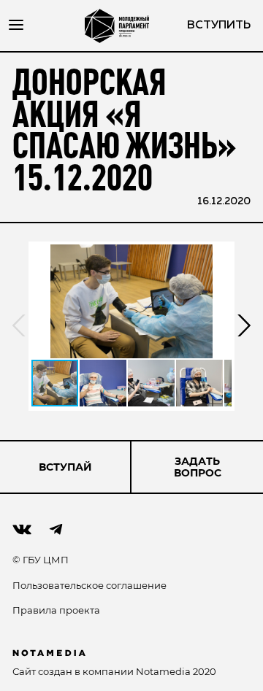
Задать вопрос (197, 467)
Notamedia (163, 671)
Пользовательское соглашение (89, 585)
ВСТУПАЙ (65, 467)
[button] (131, 301)
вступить (219, 25)
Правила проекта (56, 610)
